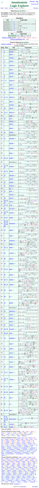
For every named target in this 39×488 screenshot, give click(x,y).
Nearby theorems (34, 3)
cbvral (11, 201)
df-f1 (29, 470)
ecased (11, 427)
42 (7, 205)
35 (5, 212)
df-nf (17, 458)
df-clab (3, 460)
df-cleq (9, 460)
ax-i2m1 (25, 449)
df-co (17, 468)
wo (32, 431)
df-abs (19, 481)
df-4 (3, 478)
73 (7, 378)
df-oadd (9, 474)
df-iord (8, 467)
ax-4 (13, 442)
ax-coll (18, 443)
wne (15, 432)
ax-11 (28, 440)
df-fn (20, 470)
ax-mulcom (32, 447)
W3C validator (35, 486)
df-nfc (21, 460)
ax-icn (20, 446)
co (30, 434)
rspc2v (11, 372)
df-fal (12, 458)
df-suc (25, 467)
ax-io (22, 439)
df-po (34, 465)
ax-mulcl (9, 447)
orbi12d (11, 65)
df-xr (12, 476)
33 (5, 224)
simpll (11, 179)
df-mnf (7, 476)
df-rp (27, 478)
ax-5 (27, 439)
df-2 (29, 477)
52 (5, 253)
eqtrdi (11, 247)
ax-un (12, 445)
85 (5, 421)
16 (5, 108)
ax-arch (27, 453)
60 (5, 296)
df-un (14, 463)
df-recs (20, 473)
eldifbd (11, 132)
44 (5, 213)
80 (7, 392)
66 (5, 329)
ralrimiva (11, 185)
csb (25, 432)
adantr (11, 230)
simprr (11, 128)
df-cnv (12, 468)
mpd (10, 386)
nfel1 (10, 191)
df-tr (24, 465)
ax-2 (26, 437)
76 (5, 366)
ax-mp (18, 437)
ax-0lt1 (31, 449)
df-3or (29, 457)
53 (5, 269)
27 (5, 165)
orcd (10, 118)
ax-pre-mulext (19, 453)
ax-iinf (25, 445)
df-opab (12, 465)
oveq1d (11, 253)
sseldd (11, 158)
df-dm (22, 468)
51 (7, 247)
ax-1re (14, 446)
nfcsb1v (11, 121)
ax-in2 (17, 439)
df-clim (25, 481)
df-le (23, 476)
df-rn (28, 468)
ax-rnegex (14, 450)
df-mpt (18, 465)
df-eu (27, 458)
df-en (19, 474)
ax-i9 (23, 442)
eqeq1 (11, 54)
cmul (18, 435)
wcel (9, 432)
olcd (10, 290)
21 (5, 191)
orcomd (11, 424)
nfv (10, 188)
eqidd (10, 116)
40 (5, 198)
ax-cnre (28, 450)
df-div (18, 477)
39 (7, 200)
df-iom (31, 467)
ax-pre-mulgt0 (9, 453)
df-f (25, 470)
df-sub (28, 476)
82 (5, 404)
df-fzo (3, 480)
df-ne (26, 460)
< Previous (32, 1)
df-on (14, 467)
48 (5, 284)
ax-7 (31, 439)
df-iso (3, 467)
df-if (34, 463)
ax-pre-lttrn (17, 452)
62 (5, 392)
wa (27, 431)
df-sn (8, 464)
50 (5, 247)
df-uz (17, 478)
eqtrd (10, 269)
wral (20, 432)
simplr (11, 124)
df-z (12, 478)
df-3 (34, 477)
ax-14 (6, 443)
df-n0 (7, 478)
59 (5, 290)
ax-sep (24, 443)
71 (5, 386)
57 (7, 279)
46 (7, 224)
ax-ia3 (6, 439)
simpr (10, 153)
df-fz (33, 478)
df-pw (3, 464)
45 (7, 217)
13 (7, 97)
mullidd (11, 263)
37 (5, 205)
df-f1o (3, 471)
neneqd (11, 51)
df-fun (14, 470)
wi (23, 431)
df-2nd (14, 473)
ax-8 (18, 440)
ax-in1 (11, 439)
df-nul (29, 463)
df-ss (24, 463)
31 (5, 167)
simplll (11, 143)
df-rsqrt (13, 481)
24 (7, 222)
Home (6, 7)
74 (5, 357)
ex (10, 296)
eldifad (11, 182)
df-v (29, 461)
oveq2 (11, 321)
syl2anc (11, 166)
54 (5, 263)
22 (7, 221)
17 (7, 112)
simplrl (11, 148)
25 (5, 138)
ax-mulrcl (16, 447)
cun (2, 434)
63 (5, 311)
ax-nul (29, 443)
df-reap (7, 477)
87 (6, 427)
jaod (10, 410)
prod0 (11, 244)
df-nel (31, 460)
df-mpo (3, 473)
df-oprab (32, 471)
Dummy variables (6, 44)
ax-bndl (7, 442)
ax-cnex (32, 445)
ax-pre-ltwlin (9, 452)
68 (7, 329)
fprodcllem (17, 483)
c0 (13, 434)
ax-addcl (26, 446)
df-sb (22, 458)
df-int (29, 464)
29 (7, 158)
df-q (22, 478)
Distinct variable (6, 37)
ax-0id (7, 450)
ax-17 (18, 442)
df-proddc (32, 481)
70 (5, 338)
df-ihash (24, 480)
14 (5, 418)
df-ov (26, 471)
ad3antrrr (11, 138)
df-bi (20, 457)
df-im (6, 481)
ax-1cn (8, 446)
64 (5, 333)
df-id (29, 465)
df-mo (33, 458)
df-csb (3, 463)
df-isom (14, 471)
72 (5, 378)
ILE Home (11, 7)
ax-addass (4, 449)
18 (7, 418)
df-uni (23, 464)
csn (17, 434)
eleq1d (11, 61)
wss (8, 434)
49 (5, 240)
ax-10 (23, 440)
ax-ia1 (30, 437)
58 (7, 284)
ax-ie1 (7, 440)
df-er (14, 474)
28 (5, 158)
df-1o (3, 474)
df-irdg (26, 473)
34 (5, 217)
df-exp (17, 480)
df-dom (25, 474)
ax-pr (7, 445)
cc (8, 435)
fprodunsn (12, 223)
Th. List (16, 7)
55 (7, 269)
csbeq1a (11, 194)
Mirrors (2, 7)
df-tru (7, 458)
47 (5, 230)
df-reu (12, 461)
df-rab (23, 461)
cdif (31, 432)
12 (5, 92)
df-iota (9, 470)
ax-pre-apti (25, 452)
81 (5, 397)
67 (5, 325)
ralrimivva (12, 311)
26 (5, 171)
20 (5, 419)
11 (4, 97)
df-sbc (33, 461)
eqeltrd (11, 279)
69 (7, 333)
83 (7, 410)
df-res (33, 468)
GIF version (35, 7)
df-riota (20, 471)
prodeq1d (12, 240)
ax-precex (21, 450)
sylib (10, 205)
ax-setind (19, 445)
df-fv (8, 471)
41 (5, 202)
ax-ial (28, 442)
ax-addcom (24, 447)
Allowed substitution (16, 39)
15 (5, 112)
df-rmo (18, 461)
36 (7, 212)
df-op (18, 464)
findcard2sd (12, 419)
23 (5, 132)
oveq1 (11, 314)
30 (7, 165)
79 (7, 386)
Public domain (23, 486)
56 (5, 279)
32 (7, 171)
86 (5, 424)
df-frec (32, 473)
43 (5, 208)
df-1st (9, 473)
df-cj (30, 480)
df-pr (13, 464)
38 (5, 200)
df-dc (25, 457)
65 (5, 318)
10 (6, 416)
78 (5, 380)
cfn (4, 435)
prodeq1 (11, 57)
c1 (13, 435)
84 (7, 419)
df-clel (15, 460)
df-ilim (20, 467)
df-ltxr (18, 476)
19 (5, 118)
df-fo (34, 470)
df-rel (6, 468)
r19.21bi (11, 208)
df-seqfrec (10, 480)
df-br (7, 465)
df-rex (6, 461)
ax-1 (23, 437)
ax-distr (18, 449)
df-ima (3, 470)
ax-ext (12, 443)
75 (5, 372)
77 (7, 372)
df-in (19, 463)
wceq (2, 432)
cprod (24, 435)
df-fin (30, 474)
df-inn (24, 477)
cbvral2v (11, 329)
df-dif (8, 463)
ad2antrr (11, 175)
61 (5, 410)
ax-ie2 (13, 440)
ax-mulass (11, 449)
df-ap (13, 477)
